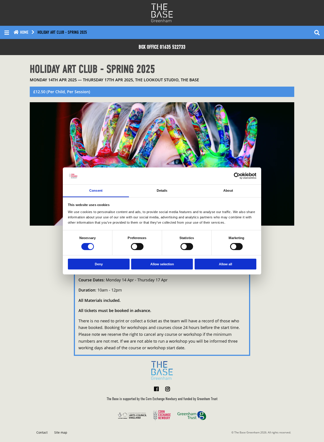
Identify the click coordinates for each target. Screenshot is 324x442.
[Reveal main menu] (6, 32)
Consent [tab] (95, 190)
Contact (42, 432)
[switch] (137, 246)
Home (23, 32)
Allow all (225, 264)
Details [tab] (162, 190)
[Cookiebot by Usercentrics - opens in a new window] (237, 176)
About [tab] (228, 190)
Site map (60, 432)
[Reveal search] (317, 32)
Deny (99, 264)
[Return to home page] (162, 370)
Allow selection (162, 264)
